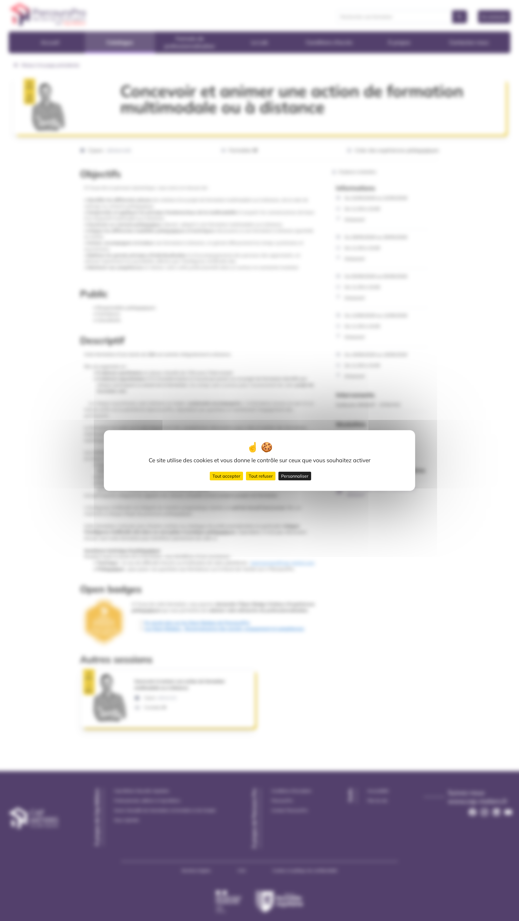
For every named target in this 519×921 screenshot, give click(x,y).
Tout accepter (226, 476)
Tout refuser (261, 476)
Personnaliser (294, 476)
